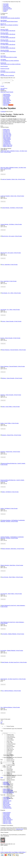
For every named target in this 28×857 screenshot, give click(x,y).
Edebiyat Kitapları (7, 812)
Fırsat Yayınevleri (6, 7)
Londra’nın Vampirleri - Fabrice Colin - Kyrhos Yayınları (12, 195)
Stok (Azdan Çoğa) (7, 135)
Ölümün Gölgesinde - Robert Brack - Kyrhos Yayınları (12, 565)
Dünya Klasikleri (6, 817)
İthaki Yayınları (6, 802)
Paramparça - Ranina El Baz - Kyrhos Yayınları (10, 451)
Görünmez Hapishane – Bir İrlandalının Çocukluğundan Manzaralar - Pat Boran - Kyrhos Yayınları (12, 537)
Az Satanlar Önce (6, 142)
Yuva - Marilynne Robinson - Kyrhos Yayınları (10, 707)
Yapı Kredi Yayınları (7, 807)
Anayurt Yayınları (6, 798)
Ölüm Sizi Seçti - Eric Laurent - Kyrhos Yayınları (11, 252)
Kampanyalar (6, 6)
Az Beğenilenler (6, 140)
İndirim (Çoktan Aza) (7, 146)
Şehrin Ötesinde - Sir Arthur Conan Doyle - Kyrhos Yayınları (13, 678)
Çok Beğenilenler (6, 141)
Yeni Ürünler (5, 3)
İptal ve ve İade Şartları (8, 791)
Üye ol (5, 88)
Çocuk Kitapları (6, 814)
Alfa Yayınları (6, 797)
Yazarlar (5, 11)
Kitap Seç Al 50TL (7, 820)
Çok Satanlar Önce (7, 143)
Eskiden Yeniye (6, 129)
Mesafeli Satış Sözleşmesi (8, 792)
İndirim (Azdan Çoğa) (7, 145)
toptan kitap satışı (19, 829)
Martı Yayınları (6, 803)
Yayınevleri (5, 9)
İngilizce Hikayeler (7, 818)
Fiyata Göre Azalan (7, 134)
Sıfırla (2, 777)
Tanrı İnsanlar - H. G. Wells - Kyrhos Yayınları (10, 309)
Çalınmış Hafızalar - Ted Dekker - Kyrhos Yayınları (11, 224)
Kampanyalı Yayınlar (7, 8)
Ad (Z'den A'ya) (6, 131)
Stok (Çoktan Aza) (7, 136)
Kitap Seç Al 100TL (7, 823)
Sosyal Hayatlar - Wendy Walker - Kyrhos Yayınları (11, 593)
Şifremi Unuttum (6, 784)
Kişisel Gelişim (6, 816)
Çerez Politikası (15, 852)
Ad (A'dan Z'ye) (6, 130)
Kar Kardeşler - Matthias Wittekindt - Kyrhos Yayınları (12, 650)
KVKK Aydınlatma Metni (6, 852)
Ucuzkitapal (3, 111)
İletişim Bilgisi (6, 783)
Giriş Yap (2, 88)
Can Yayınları (6, 799)
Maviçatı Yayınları (7, 804)
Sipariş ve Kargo (6, 789)
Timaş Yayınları (6, 805)
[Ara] (13, 80)
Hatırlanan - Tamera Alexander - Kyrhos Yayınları (11, 394)
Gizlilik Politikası (21, 852)
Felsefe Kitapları (6, 813)
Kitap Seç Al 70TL (7, 822)
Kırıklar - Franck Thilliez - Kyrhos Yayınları (10, 423)
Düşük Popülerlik (6, 137)
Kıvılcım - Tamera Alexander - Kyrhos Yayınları (10, 338)
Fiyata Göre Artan (7, 133)
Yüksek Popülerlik (7, 139)
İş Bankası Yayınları (7, 800)
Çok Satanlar (5, 5)
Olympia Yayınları (7, 806)
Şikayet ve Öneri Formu (8, 790)
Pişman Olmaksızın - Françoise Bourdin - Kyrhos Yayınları (13, 366)
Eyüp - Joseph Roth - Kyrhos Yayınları (8, 281)
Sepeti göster (3, 91)
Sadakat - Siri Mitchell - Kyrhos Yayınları (9, 508)
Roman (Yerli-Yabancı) (8, 819)
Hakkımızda (5, 782)
